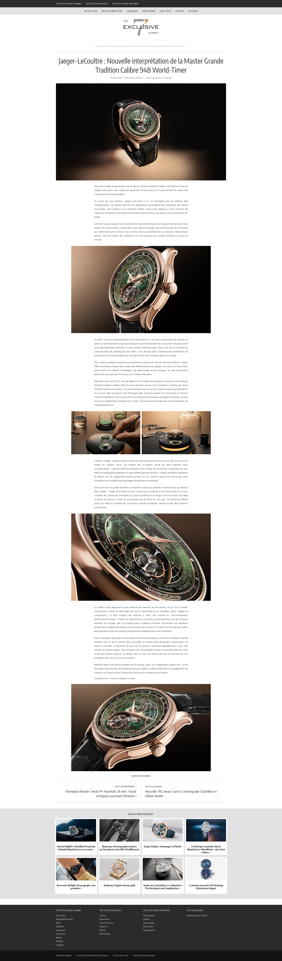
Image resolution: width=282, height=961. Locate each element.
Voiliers (146, 919)
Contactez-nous (121, 955)
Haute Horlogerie (141, 776)
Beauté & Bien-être (112, 11)
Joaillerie (132, 11)
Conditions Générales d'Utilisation (92, 955)
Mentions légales (64, 955)
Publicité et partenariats (144, 955)
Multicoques (148, 923)
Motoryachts (149, 915)
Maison (179, 11)
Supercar (104, 926)
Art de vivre (90, 11)
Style (58, 923)
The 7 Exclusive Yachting (125, 3)
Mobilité (59, 941)
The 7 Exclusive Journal (68, 3)
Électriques (148, 926)
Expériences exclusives (197, 915)
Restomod (104, 919)
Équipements (149, 930)
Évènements (105, 934)
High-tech (60, 934)
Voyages (193, 11)
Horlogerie (148, 11)
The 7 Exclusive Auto (97, 3)
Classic (103, 915)
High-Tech (165, 11)
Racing (103, 930)
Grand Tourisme (106, 923)
